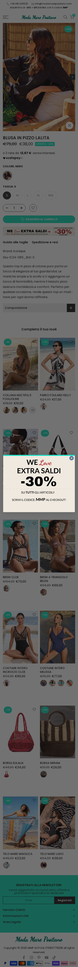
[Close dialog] (71, 458)
